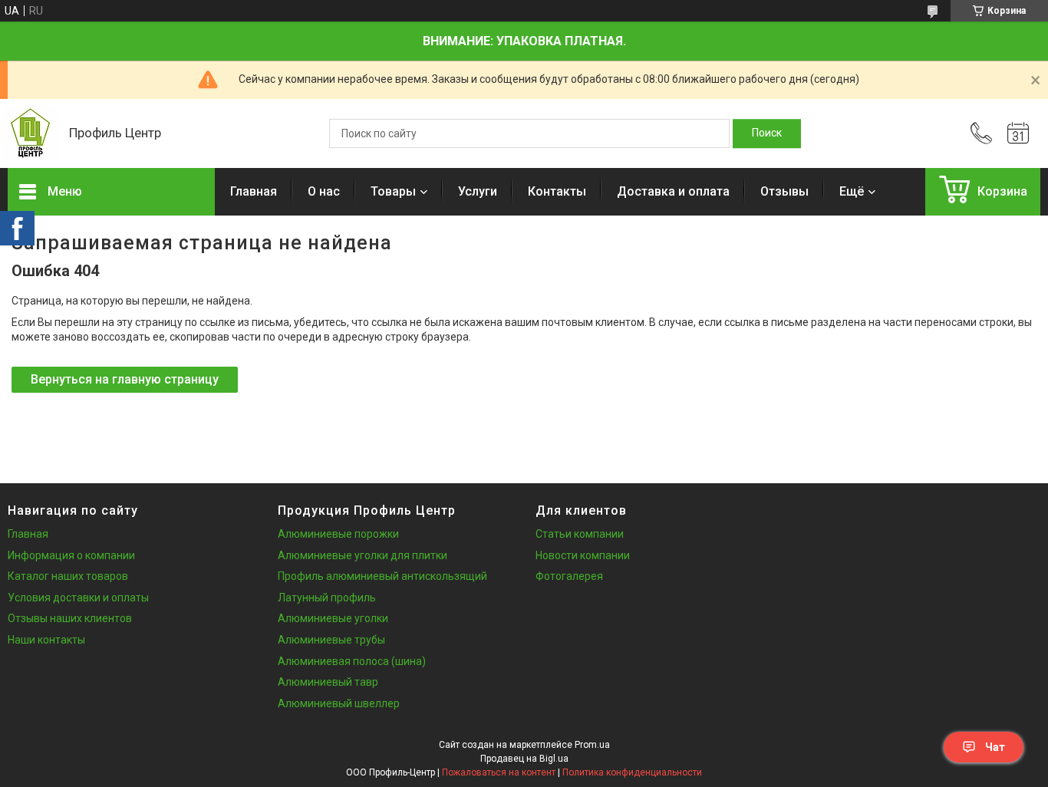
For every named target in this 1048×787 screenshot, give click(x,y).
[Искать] (767, 133)
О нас (324, 191)
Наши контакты (46, 640)
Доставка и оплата (673, 191)
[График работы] (1018, 133)
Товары (393, 191)
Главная (253, 191)
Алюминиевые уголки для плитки (362, 555)
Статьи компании (580, 534)
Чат (995, 747)
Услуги (477, 191)
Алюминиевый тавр (328, 682)
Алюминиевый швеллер (339, 703)
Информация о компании (71, 555)
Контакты (557, 191)
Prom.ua (592, 744)
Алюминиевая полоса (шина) (352, 661)
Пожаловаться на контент (498, 772)
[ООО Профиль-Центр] (31, 133)
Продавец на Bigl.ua (524, 758)
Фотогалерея (569, 576)
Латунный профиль (327, 597)
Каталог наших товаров (68, 576)
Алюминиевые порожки (338, 534)
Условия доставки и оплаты (78, 597)
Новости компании (583, 555)
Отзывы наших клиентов (70, 618)
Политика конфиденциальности (632, 772)
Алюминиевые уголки (333, 618)
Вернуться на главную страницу (125, 379)
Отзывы (784, 191)
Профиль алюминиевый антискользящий (382, 576)
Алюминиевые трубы (331, 640)
